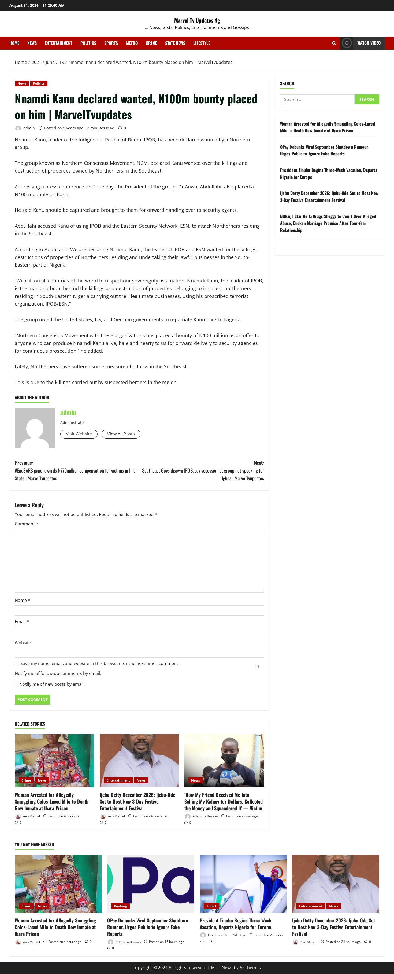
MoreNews (222, 968)
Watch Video (369, 42)
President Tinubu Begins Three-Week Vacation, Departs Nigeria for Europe (236, 924)
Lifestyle (201, 43)
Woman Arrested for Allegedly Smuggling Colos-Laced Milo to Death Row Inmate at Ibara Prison (51, 801)
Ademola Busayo (205, 816)
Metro (132, 43)
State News (175, 43)
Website (23, 643)
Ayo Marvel (31, 816)
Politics (88, 43)
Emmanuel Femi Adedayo (226, 935)
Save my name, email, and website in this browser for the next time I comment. (99, 663)
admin (28, 127)
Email (22, 621)
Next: (203, 470)
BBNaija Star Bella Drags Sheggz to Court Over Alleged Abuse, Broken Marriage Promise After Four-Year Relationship (328, 223)
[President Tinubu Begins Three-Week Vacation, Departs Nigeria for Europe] (243, 884)
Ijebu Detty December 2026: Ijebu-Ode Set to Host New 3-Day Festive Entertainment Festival (137, 801)
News (32, 43)
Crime (151, 43)
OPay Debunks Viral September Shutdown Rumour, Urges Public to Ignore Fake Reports (324, 150)
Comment (26, 524)
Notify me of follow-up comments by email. (58, 673)
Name (22, 600)
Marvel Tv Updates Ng (197, 20)
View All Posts (121, 434)
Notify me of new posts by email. (52, 684)
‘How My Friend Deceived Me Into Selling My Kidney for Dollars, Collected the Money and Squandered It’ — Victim (223, 801)
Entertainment (58, 43)
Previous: (75, 470)
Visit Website (79, 434)
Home (14, 43)
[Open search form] (334, 43)
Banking (120, 906)
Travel (211, 906)
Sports (111, 43)
